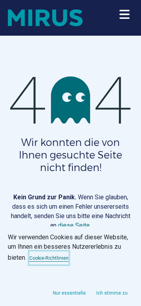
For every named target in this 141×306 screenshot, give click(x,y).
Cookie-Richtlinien (49, 258)
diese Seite (74, 225)
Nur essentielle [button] (69, 293)
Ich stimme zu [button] (112, 293)
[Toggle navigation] (124, 18)
